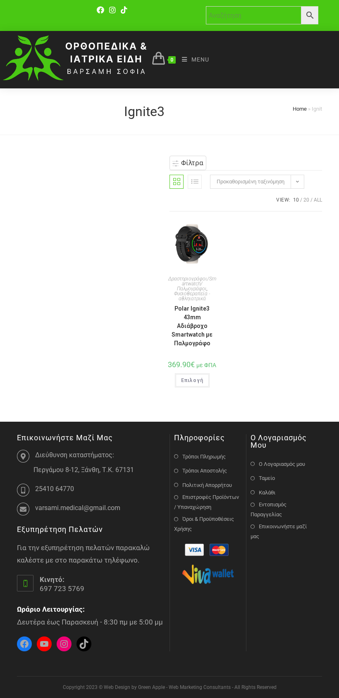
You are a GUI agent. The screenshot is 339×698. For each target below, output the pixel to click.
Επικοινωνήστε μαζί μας (279, 531)
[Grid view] (177, 182)
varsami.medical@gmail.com (77, 508)
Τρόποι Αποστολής (204, 471)
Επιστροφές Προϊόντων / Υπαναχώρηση (206, 502)
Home (300, 109)
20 (306, 200)
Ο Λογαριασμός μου (282, 464)
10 (296, 200)
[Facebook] (102, 10)
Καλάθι (267, 492)
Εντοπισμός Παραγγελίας (268, 509)
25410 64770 (54, 489)
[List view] (195, 182)
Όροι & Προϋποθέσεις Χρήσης (204, 524)
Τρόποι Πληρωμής (204, 456)
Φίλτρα (191, 163)
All (318, 200)
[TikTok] (124, 10)
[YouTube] (44, 643)
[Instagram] (112, 10)
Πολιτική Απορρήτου (207, 485)
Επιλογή (192, 380)
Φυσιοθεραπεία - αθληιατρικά (192, 296)
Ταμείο (267, 478)
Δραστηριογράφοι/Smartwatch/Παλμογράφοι (192, 284)
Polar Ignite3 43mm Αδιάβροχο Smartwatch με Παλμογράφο (192, 326)
